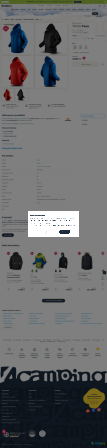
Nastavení (41, 232)
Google (71, 218)
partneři (64, 218)
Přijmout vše (64, 232)
